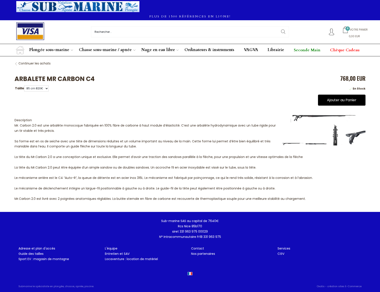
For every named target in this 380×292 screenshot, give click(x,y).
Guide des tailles (31, 254)
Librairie (276, 50)
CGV (281, 254)
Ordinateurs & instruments (209, 50)
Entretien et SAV (117, 254)
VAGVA (251, 50)
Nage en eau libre (158, 50)
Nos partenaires (203, 254)
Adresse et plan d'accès (36, 248)
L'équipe (111, 248)
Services (284, 248)
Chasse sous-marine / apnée (105, 50)
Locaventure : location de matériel (131, 259)
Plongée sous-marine (49, 50)
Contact (197, 248)
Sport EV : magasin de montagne (43, 259)
